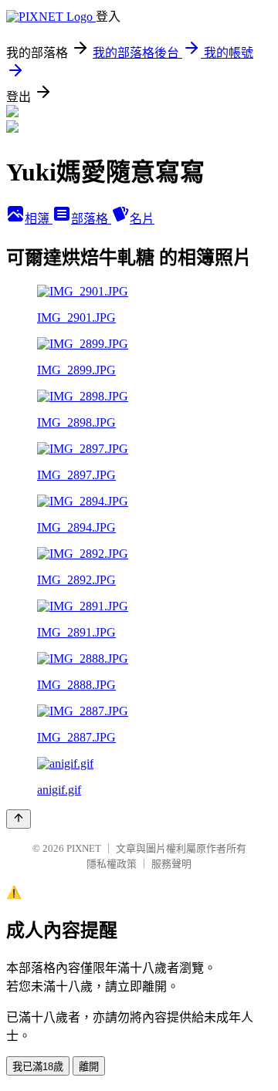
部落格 (91, 218)
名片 (142, 218)
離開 (89, 1066)
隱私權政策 (111, 864)
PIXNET (83, 848)
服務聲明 (171, 864)
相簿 (39, 218)
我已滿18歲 (37, 1066)
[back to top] (18, 819)
